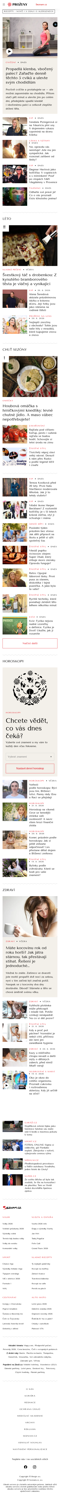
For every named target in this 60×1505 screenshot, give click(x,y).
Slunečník (12, 1357)
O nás (30, 1389)
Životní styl (37, 448)
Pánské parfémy (38, 1372)
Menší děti (36, 524)
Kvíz (32, 617)
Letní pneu (26, 1368)
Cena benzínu (23, 1349)
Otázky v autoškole (40, 1324)
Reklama (30, 1429)
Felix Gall (36, 1243)
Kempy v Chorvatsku (12, 1304)
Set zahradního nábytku (40, 1357)
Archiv (30, 1422)
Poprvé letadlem (10, 1309)
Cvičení (11, 62)
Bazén (22, 1353)
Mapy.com (28, 1345)
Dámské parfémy (11, 1368)
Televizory (50, 1368)
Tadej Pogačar (38, 1238)
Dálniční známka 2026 (42, 1309)
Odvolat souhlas (30, 1442)
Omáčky (8, 401)
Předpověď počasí (43, 1345)
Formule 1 (7, 1283)
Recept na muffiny (40, 1269)
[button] (30, 37)
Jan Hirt (35, 1233)
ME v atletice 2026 (11, 1279)
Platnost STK (38, 1329)
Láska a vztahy (39, 141)
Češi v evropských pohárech (44, 1349)
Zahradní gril (26, 1361)
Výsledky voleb (9, 1233)
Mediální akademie (30, 1416)
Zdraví (9, 890)
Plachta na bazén (34, 1353)
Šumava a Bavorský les (13, 1314)
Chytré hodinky (22, 1372)
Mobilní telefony (31, 1364)
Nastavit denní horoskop (30, 768)
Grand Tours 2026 (40, 1248)
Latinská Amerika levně (13, 1324)
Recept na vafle (39, 1283)
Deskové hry (38, 1368)
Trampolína (48, 1353)
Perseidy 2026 (9, 1349)
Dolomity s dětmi (10, 1329)
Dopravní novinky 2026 (42, 1314)
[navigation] (3, 4)
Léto (7, 219)
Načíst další (30, 643)
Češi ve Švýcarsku (11, 1319)
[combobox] (27, 757)
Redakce (30, 1402)
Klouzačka (23, 1357)
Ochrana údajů (30, 1409)
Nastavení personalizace (30, 1449)
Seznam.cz (41, 4)
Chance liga (8, 1264)
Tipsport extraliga (11, 1274)
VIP (31, 118)
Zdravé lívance (38, 1274)
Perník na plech (39, 1288)
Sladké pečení (12, 270)
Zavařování (37, 426)
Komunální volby (10, 1248)
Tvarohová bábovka (40, 1279)
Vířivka (37, 1361)
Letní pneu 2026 (39, 1304)
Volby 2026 (8, 1224)
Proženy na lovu (40, 316)
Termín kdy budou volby (13, 1238)
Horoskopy (13, 661)
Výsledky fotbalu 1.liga (12, 1269)
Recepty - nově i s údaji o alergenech (28, 11)
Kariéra (30, 1396)
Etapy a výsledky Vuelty (42, 1229)
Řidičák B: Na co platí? (42, 1319)
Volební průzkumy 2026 (13, 1229)
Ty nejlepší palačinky (41, 1264)
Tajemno (35, 188)
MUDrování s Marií (42, 1071)
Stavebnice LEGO (48, 1364)
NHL (5, 1288)
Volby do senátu (10, 1243)
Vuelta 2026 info (39, 1224)
